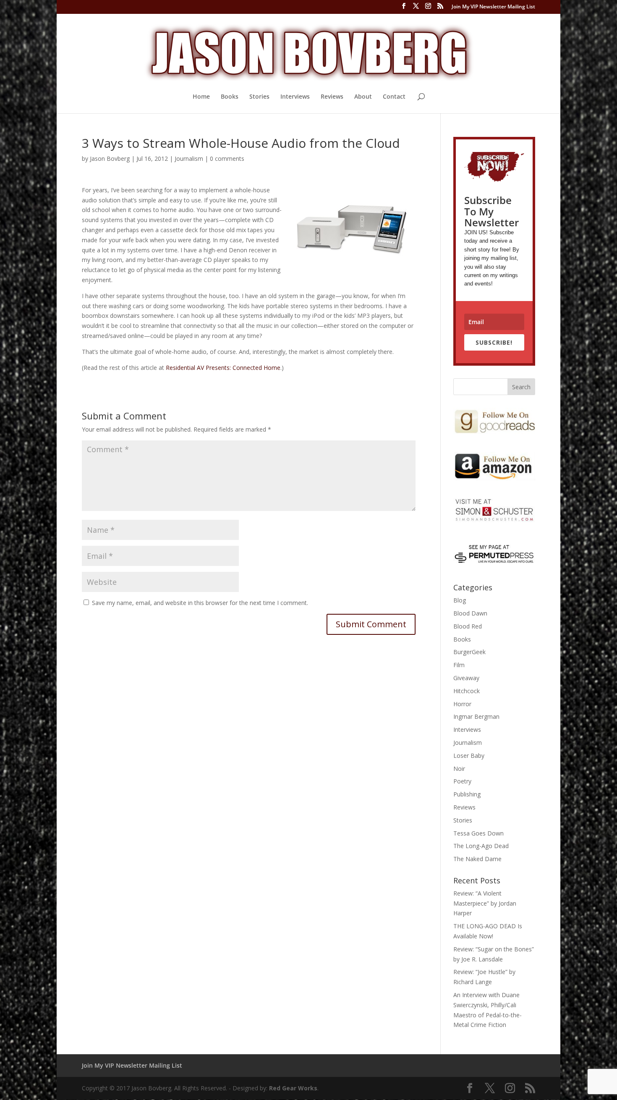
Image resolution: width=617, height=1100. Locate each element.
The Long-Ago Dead (481, 846)
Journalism (189, 158)
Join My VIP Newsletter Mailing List (493, 7)
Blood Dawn (470, 613)
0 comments (227, 158)
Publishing (467, 794)
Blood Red (467, 626)
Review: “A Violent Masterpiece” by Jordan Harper (484, 903)
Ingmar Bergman (476, 716)
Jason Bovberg (110, 158)
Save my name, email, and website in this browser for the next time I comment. (200, 603)
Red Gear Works (293, 1088)
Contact (394, 97)
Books (229, 97)
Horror (462, 704)
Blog (459, 600)
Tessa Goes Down (478, 833)
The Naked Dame (477, 859)
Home (201, 97)
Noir (459, 769)
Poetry (462, 781)
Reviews (332, 97)
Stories (259, 97)
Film (459, 665)
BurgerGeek (469, 652)
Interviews (295, 97)
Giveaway (466, 678)
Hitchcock (466, 691)
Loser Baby (468, 756)
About (363, 97)
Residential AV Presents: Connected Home (223, 368)
